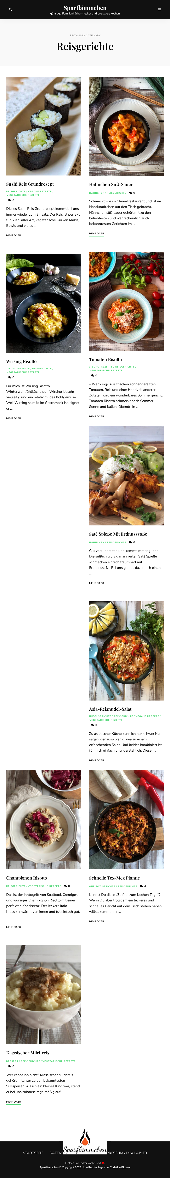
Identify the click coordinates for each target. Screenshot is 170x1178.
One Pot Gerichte (102, 886)
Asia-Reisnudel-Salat (110, 709)
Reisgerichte (16, 191)
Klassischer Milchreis (27, 1052)
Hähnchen (96, 193)
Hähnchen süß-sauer (111, 184)
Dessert (12, 1061)
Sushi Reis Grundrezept (30, 184)
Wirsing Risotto (21, 361)
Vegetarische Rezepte (23, 195)
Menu (159, 9)
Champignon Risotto (26, 878)
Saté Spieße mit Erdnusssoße (118, 534)
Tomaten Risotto (105, 359)
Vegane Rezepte (40, 191)
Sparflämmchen (85, 7)
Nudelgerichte (100, 716)
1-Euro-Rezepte (18, 368)
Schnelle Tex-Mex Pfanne (114, 878)
